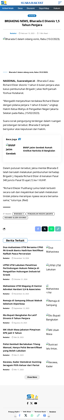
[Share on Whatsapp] (32, 415)
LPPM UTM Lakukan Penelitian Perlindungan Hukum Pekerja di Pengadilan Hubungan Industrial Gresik (21, 269)
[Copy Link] (38, 415)
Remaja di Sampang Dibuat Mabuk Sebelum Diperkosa (22, 302)
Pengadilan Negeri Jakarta (40, 214)
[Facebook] (27, 403)
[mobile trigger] (60, 3)
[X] (31, 403)
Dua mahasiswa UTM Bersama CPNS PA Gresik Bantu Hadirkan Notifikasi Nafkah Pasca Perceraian (23, 250)
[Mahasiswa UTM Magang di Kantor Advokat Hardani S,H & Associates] (53, 288)
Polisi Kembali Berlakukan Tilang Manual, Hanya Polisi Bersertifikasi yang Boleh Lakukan (22, 347)
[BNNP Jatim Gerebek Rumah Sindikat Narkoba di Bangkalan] (13, 149)
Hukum (32, 16)
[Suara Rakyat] (32, 397)
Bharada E (19, 214)
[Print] (44, 415)
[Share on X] (26, 415)
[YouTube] (36, 403)
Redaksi (13, 33)
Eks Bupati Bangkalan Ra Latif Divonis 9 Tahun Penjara (20, 317)
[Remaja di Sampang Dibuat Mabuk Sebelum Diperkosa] (53, 303)
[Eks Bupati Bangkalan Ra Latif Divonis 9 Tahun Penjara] (53, 318)
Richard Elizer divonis (15, 218)
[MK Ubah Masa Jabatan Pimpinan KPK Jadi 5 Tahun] (53, 332)
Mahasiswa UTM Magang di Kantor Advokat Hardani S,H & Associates (22, 287)
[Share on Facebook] (19, 415)
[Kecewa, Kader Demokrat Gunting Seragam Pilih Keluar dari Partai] (53, 364)
